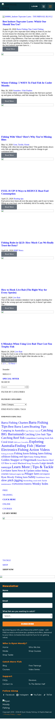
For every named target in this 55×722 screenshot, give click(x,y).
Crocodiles (25, 442)
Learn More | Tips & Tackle (32, 467)
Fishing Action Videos (34, 450)
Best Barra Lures (18, 426)
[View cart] (43, 6)
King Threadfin (33, 463)
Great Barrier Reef (45, 460)
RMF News (18, 250)
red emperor (45, 474)
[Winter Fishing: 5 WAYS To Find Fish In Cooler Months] (27, 55)
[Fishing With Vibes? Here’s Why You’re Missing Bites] (27, 105)
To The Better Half (37, 684)
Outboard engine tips (16, 474)
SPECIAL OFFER (11, 379)
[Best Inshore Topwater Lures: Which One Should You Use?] (27, 16)
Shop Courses (35, 651)
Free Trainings (35, 665)
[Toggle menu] (50, 6)
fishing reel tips (19, 456)
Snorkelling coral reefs (32, 481)
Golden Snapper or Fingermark (18, 459)
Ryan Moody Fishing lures (14, 477)
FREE (5, 490)
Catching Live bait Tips (37, 434)
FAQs (5, 680)
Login (35, 6)
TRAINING (8, 495)
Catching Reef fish (13, 437)
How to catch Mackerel (15, 463)
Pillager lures (32, 473)
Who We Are (34, 647)
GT (2, 463)
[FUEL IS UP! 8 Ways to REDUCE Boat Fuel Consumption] (27, 159)
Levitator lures (9, 470)
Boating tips (18, 199)
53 (9, 363)
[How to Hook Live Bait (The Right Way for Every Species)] (27, 258)
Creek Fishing (37, 29)
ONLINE (6, 504)
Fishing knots (21, 453)
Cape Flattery (29, 431)
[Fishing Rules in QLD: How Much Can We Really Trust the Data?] (27, 211)
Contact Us (8, 684)
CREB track (17, 442)
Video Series (34, 669)
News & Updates (26, 470)
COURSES (7, 509)
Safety (32, 477)
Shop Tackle (8, 655)
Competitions (30, 438)
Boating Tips (38, 426)
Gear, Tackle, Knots (21, 145)
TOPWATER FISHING (22, 484)
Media (5, 651)
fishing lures (37, 453)
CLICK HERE (9, 499)
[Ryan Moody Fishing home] (9, 6)
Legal (19, 714)
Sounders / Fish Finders (22, 90)
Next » (13, 363)
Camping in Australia (12, 430)
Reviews (32, 680)
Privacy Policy (9, 714)
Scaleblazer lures (43, 477)
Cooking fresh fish (44, 438)
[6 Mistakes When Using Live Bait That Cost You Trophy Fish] (27, 312)
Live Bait (16, 297)
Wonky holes (40, 483)
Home (5, 647)
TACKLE (7, 560)
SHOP (5, 565)
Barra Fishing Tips (24, 29)
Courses (6, 669)
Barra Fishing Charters (14, 422)
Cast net (37, 431)
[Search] (27, 387)
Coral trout (7, 441)
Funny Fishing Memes (37, 457)
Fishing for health (7, 454)
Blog (5, 665)
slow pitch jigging (12, 480)
